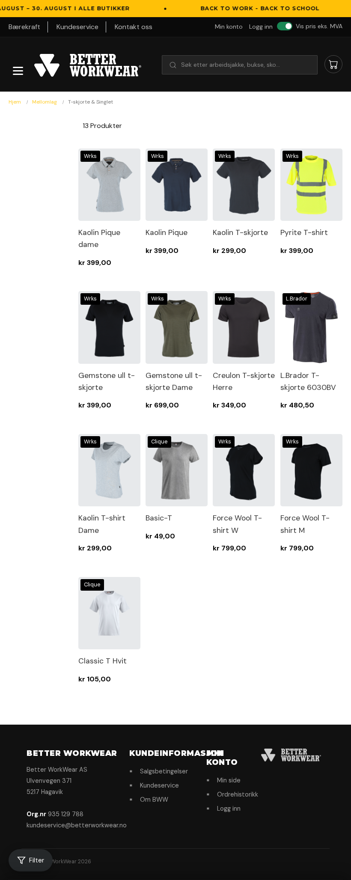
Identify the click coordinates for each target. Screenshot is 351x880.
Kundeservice (77, 26)
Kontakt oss (133, 26)
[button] (240, 64)
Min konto (229, 26)
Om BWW (154, 799)
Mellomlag (45, 101)
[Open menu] (18, 70)
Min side (229, 780)
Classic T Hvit (102, 661)
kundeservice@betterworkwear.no (77, 825)
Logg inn (261, 26)
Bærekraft (24, 26)
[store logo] (87, 65)
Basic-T (159, 518)
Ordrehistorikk (237, 794)
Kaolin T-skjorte (240, 232)
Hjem (15, 101)
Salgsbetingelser (164, 771)
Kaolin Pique (166, 232)
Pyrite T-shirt (304, 232)
